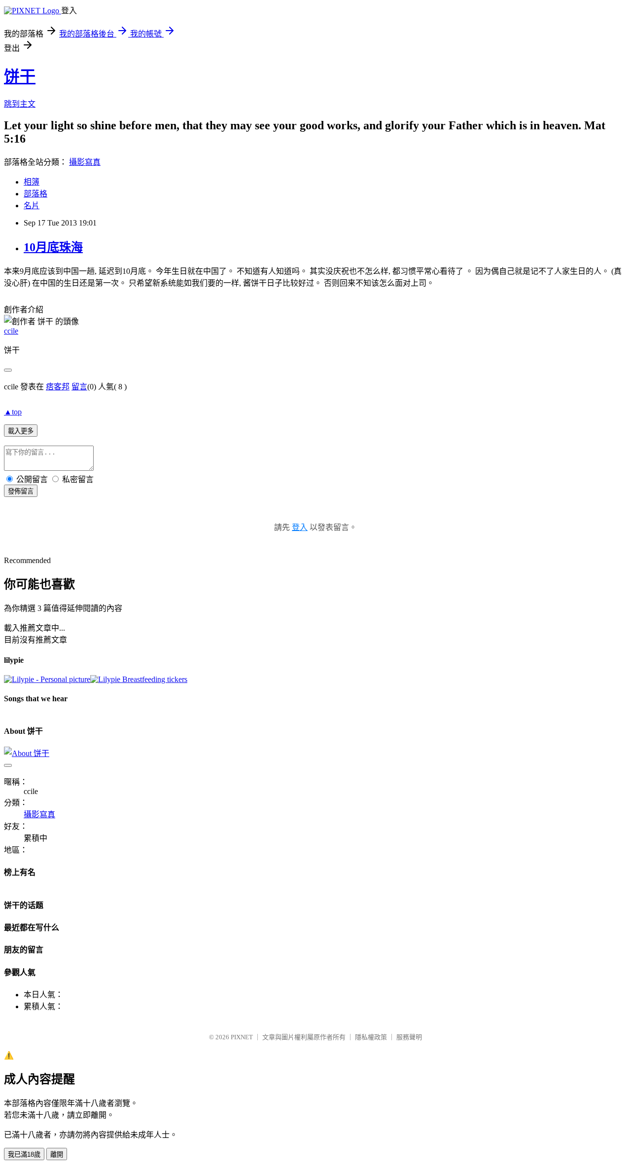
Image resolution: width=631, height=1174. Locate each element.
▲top (13, 412)
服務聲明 (409, 1037)
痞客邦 (58, 386)
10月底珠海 (53, 247)
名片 (31, 205)
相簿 (31, 182)
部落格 (35, 193)
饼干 (19, 76)
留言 (79, 386)
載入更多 (21, 431)
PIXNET (242, 1037)
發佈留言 (21, 491)
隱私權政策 (371, 1037)
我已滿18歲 (24, 1154)
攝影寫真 (85, 162)
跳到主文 (19, 104)
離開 (56, 1154)
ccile (11, 331)
